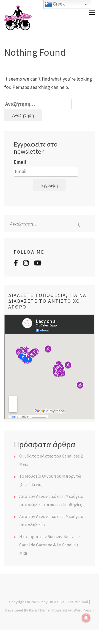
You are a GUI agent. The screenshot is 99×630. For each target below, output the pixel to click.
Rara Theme (39, 610)
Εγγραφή (49, 185)
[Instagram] (26, 264)
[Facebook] (16, 264)
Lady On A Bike (51, 601)
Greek (58, 4)
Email (20, 162)
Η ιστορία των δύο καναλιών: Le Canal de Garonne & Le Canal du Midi (49, 545)
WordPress (83, 610)
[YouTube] (38, 264)
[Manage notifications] (86, 617)
